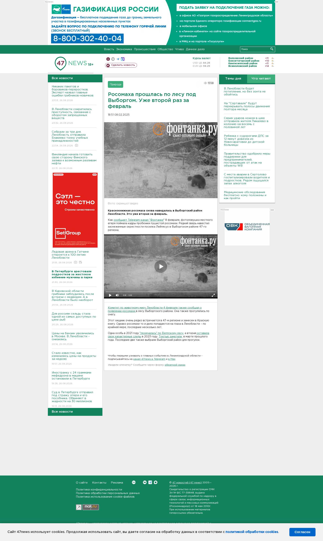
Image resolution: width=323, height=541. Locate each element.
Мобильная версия (108, 59)
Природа (115, 84)
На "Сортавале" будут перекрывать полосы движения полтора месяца (247, 106)
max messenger (122, 59)
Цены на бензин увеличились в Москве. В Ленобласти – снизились (73, 338)
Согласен (302, 532)
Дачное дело (195, 49)
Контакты (99, 482)
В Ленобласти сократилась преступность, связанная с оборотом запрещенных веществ (72, 116)
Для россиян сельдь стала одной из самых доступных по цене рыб (74, 319)
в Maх (171, 359)
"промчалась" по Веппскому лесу (161, 333)
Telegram (150, 482)
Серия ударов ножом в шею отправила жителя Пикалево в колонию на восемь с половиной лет (246, 122)
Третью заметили (171, 337)
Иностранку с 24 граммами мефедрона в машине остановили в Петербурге (71, 378)
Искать (271, 49)
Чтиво (179, 49)
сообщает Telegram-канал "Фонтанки (138, 220)
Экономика (124, 49)
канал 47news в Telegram (149, 359)
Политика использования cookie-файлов (105, 497)
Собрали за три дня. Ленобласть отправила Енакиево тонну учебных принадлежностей (70, 139)
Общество (165, 49)
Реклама (117, 482)
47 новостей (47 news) (187, 483)
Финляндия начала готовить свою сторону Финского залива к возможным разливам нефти (74, 161)
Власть (109, 49)
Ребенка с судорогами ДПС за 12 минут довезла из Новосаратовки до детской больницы (246, 140)
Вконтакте (145, 482)
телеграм (118, 59)
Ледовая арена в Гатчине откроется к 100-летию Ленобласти (70, 257)
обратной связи (175, 365)
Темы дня (233, 78)
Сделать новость (123, 65)
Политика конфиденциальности (99, 489)
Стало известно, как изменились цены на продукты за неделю (74, 358)
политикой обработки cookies (252, 532)
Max (155, 482)
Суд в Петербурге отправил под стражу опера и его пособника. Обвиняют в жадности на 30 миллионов (72, 399)
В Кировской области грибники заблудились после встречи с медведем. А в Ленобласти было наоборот (73, 298)
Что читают (261, 78)
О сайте (82, 482)
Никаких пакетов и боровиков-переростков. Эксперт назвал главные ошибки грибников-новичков (72, 93)
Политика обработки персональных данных (108, 493)
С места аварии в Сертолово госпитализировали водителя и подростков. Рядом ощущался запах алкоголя (247, 179)
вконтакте (113, 59)
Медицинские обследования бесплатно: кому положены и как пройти (245, 195)
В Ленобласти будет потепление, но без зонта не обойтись (245, 91)
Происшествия (145, 49)
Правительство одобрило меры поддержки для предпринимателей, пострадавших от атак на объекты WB (247, 160)
